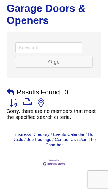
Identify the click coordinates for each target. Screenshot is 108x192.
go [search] (57, 62)
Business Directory (32, 134)
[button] (10, 92)
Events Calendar (68, 134)
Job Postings (39, 139)
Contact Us (65, 139)
